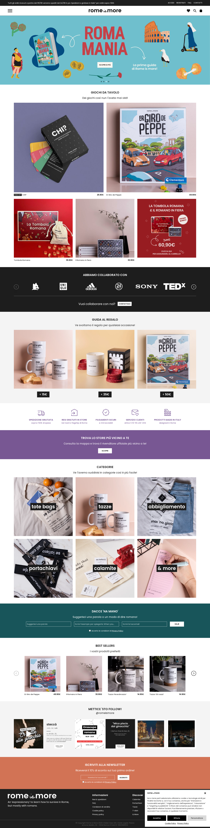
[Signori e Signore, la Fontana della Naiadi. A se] (151, 733)
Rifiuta (177, 818)
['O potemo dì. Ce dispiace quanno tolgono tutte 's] (181, 733)
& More (135, 814)
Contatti (198, 3)
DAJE (177, 624)
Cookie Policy (170, 823)
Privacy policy (98, 814)
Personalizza (197, 818)
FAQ (189, 3)
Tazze (134, 807)
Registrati (181, 3)
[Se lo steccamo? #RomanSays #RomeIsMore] (59, 733)
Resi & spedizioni (99, 799)
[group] (105, 50)
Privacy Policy (183, 823)
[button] (205, 793)
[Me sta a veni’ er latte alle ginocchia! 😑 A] (28, 733)
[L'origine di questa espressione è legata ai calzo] (120, 733)
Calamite (136, 799)
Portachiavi (137, 803)
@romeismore (105, 713)
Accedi (171, 3)
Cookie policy (98, 810)
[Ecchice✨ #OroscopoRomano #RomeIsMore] (89, 733)
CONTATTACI (124, 304)
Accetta (157, 818)
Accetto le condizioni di (100, 782)
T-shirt (135, 810)
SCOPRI (105, 451)
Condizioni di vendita (101, 807)
